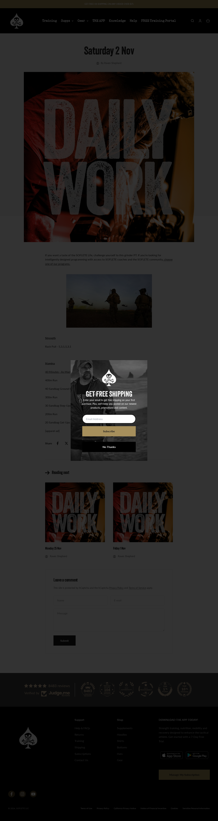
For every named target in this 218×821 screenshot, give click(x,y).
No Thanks (109, 446)
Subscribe (109, 431)
